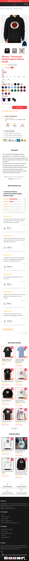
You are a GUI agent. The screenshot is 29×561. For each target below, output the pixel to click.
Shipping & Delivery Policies (7, 529)
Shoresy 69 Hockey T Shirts (8, 381)
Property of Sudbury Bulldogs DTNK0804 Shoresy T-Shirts (19, 361)
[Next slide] (26, 28)
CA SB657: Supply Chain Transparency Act (10, 522)
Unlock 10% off (3, 554)
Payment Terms (4, 531)
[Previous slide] (2, 28)
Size (3, 74)
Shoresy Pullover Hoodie (7, 450)
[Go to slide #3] (21, 50)
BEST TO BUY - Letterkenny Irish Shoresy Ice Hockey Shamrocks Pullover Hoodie (21, 473)
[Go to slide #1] (7, 50)
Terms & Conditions (5, 516)
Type (3, 70)
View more (14, 428)
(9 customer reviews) (12, 64)
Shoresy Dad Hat (19, 381)
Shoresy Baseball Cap (6, 400)
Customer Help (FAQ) (5, 537)
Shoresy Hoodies (18, 8)
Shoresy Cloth (8, 8)
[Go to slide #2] (14, 50)
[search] (25, 4)
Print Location (5, 96)
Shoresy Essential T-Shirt (20, 421)
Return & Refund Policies (6, 533)
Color (3, 81)
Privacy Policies (4, 518)
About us (3, 514)
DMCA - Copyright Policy (6, 520)
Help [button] (26, 559)
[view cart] (27, 4)
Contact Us (3, 535)
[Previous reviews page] (19, 333)
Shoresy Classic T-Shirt (6, 421)
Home (2, 8)
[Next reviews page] (26, 333)
